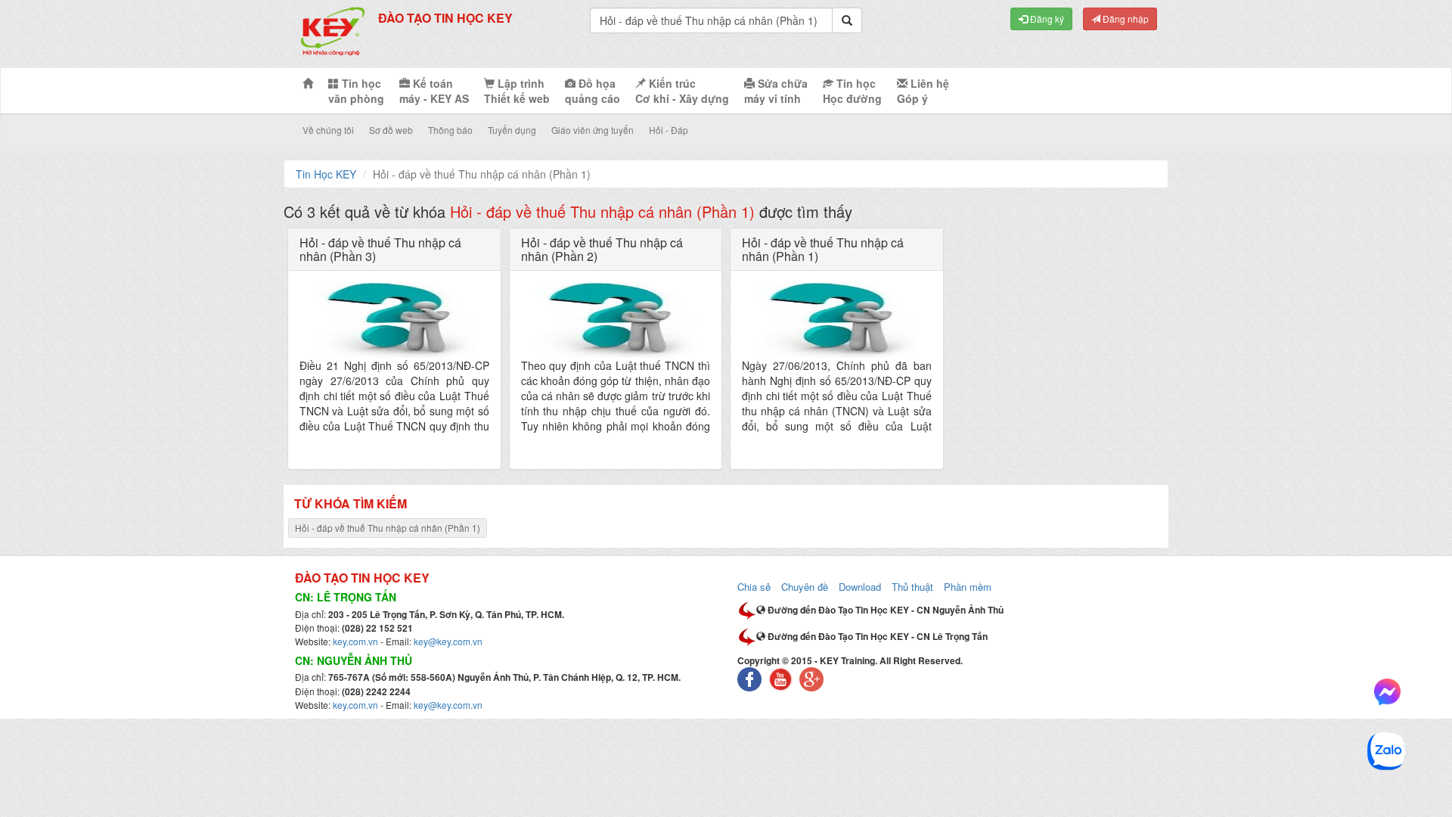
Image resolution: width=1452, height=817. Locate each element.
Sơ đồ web (391, 129)
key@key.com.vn (448, 641)
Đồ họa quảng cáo (592, 91)
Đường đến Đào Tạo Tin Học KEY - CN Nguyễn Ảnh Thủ (884, 610)
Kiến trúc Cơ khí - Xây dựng (682, 91)
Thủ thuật (912, 586)
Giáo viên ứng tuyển (592, 129)
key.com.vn (355, 641)
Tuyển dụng (512, 129)
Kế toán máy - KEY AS (434, 91)
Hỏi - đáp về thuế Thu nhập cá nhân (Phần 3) (380, 249)
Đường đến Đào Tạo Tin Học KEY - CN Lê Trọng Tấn (876, 636)
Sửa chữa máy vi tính (776, 91)
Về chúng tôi (328, 129)
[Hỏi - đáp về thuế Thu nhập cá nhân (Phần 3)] (394, 320)
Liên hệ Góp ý (923, 91)
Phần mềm (967, 586)
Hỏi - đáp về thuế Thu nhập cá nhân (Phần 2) (602, 249)
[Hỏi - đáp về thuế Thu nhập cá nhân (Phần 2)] (616, 320)
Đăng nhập (1124, 18)
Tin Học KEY (326, 174)
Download (860, 586)
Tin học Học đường (852, 91)
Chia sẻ (754, 586)
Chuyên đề (804, 586)
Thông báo (450, 129)
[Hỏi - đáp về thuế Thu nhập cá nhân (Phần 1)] (837, 320)
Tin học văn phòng (356, 91)
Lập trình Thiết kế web (517, 91)
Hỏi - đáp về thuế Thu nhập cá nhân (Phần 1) (823, 249)
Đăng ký (1046, 18)
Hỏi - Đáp (668, 129)
